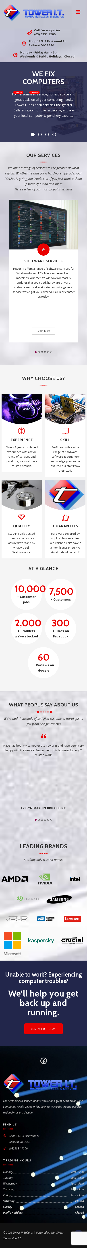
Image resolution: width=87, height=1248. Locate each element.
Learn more (18, 92)
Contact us (34, 92)
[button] (36, 352)
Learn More (43, 330)
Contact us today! (43, 1028)
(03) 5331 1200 (45, 34)
